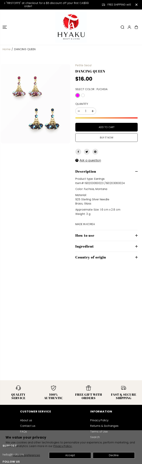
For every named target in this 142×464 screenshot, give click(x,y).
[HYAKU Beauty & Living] (71, 27)
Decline (114, 455)
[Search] (122, 27)
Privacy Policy (99, 420)
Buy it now (106, 137)
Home (7, 49)
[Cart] (136, 27)
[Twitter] (87, 152)
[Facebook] (78, 152)
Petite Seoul (83, 65)
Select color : (91, 89)
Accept (70, 455)
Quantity (81, 104)
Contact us (27, 426)
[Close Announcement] (136, 5)
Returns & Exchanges (104, 426)
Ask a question (90, 160)
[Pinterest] (95, 152)
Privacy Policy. (62, 446)
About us (26, 420)
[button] (5, 27)
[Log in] (129, 27)
